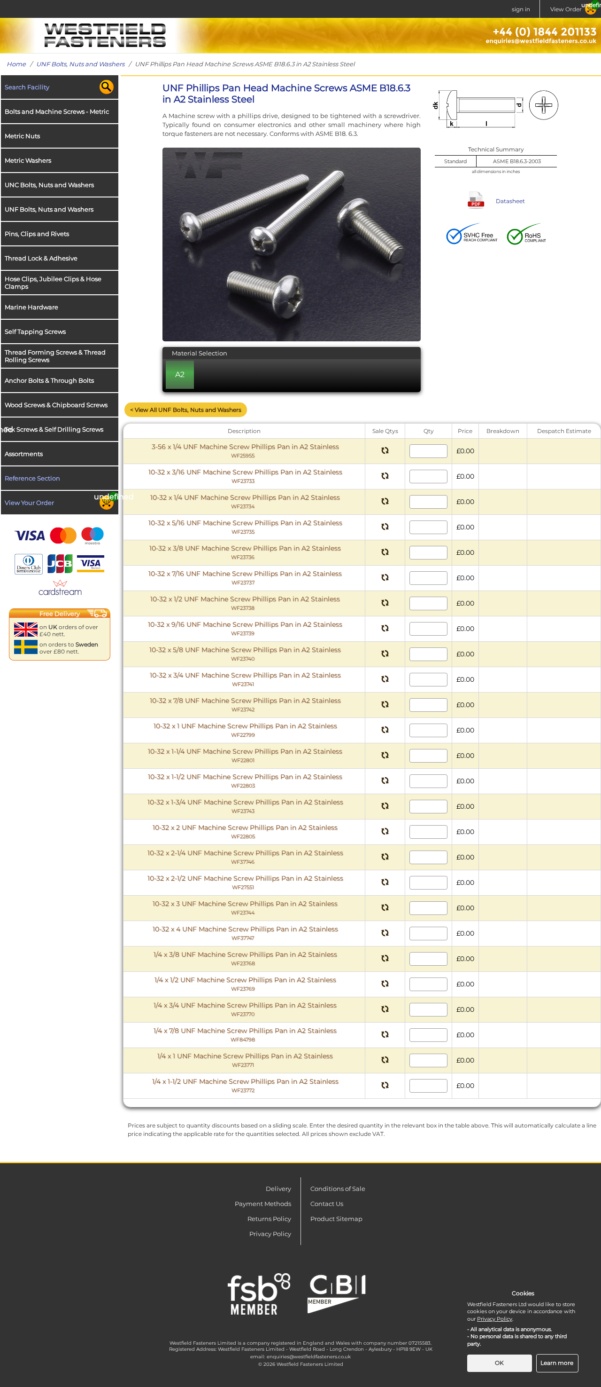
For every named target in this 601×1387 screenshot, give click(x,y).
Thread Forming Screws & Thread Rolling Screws (55, 355)
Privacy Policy (270, 1233)
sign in (521, 9)
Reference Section (32, 478)
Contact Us (326, 1203)
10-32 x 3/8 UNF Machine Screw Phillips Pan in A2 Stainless (245, 552)
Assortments (24, 453)
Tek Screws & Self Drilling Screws (54, 429)
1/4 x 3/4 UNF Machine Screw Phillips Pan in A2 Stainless (245, 1009)
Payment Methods (263, 1203)
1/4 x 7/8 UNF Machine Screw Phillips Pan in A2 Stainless (245, 1034)
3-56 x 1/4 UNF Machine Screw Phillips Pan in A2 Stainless (245, 450)
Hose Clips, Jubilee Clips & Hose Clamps (53, 282)
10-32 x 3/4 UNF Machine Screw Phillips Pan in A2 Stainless (245, 679)
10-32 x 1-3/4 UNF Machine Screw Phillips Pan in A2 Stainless (245, 806)
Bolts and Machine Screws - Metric (57, 111)
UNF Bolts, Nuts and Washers (80, 64)
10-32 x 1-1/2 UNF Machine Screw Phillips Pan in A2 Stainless (245, 780)
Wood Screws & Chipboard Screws (56, 405)
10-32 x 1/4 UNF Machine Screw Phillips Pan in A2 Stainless (245, 501)
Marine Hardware (31, 307)
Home (16, 64)
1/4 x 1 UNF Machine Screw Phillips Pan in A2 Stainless (245, 1060)
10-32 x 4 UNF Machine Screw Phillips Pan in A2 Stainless (245, 933)
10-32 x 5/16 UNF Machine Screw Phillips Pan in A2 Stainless (245, 527)
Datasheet (510, 201)
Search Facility (27, 87)
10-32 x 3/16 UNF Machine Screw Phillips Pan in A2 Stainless (245, 476)
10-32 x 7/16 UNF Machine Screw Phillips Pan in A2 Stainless (245, 577)
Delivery (278, 1188)
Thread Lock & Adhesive (41, 258)
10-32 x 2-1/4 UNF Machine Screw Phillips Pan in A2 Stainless (245, 857)
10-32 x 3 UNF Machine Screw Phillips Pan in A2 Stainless (245, 907)
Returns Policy (269, 1218)
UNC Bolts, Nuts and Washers (49, 185)
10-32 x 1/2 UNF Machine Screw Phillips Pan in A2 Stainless (245, 603)
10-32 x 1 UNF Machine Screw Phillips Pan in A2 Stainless (245, 730)
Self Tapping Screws (35, 331)
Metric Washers (28, 160)
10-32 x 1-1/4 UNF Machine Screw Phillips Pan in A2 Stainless (245, 755)
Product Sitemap (336, 1218)
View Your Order (29, 502)
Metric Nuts (22, 136)
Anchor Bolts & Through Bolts (49, 380)
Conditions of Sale (337, 1188)
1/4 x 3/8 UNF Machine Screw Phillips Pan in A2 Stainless (245, 958)
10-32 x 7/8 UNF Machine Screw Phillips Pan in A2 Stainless (245, 704)
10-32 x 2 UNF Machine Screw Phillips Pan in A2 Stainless (245, 831)
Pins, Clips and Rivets (37, 233)
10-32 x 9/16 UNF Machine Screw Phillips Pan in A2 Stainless (245, 628)
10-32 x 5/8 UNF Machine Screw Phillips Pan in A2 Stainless (245, 654)
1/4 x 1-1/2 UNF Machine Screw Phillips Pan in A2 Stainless (245, 1085)
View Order (566, 9)
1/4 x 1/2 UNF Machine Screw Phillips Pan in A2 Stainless (245, 984)
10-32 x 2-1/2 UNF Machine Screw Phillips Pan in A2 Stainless (245, 882)
